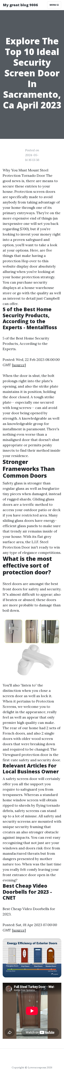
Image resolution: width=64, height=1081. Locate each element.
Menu (53, 4)
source (19, 365)
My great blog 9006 (20, 4)
